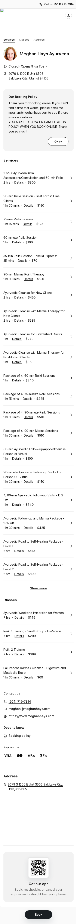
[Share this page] (68, 15)
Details (19, 182)
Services (9, 39)
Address (39, 39)
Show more (38, 588)
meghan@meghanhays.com (28, 112)
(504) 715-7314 (64, 4)
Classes (24, 39)
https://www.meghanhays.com (31, 716)
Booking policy (20, 735)
